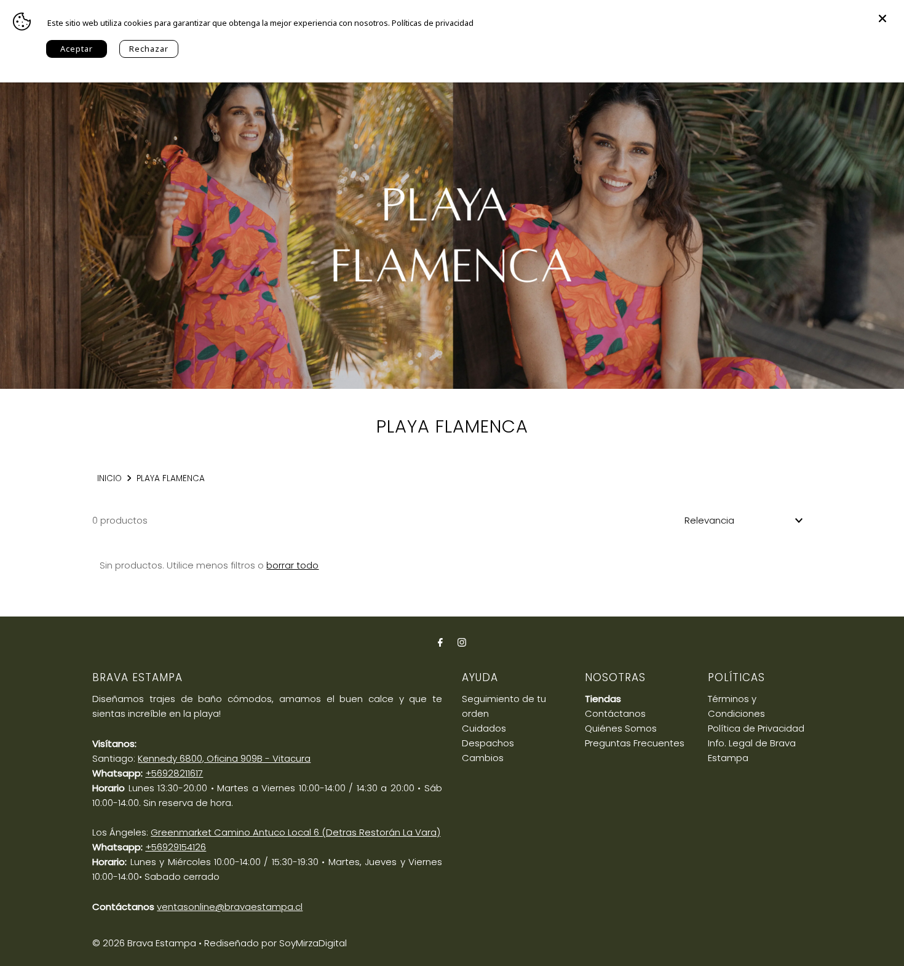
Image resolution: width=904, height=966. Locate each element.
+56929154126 (175, 846)
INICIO (109, 478)
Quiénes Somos (621, 728)
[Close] (882, 12)
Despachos (488, 742)
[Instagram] (462, 642)
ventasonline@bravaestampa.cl (230, 906)
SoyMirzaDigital (313, 942)
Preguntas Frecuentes (634, 742)
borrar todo (292, 565)
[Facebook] (440, 642)
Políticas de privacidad (433, 22)
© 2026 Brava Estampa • (147, 942)
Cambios (483, 757)
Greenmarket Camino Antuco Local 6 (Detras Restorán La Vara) (295, 832)
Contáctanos (615, 713)
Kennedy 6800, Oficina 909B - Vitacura (224, 758)
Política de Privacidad (756, 728)
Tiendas (603, 698)
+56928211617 (174, 773)
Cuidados (484, 728)
